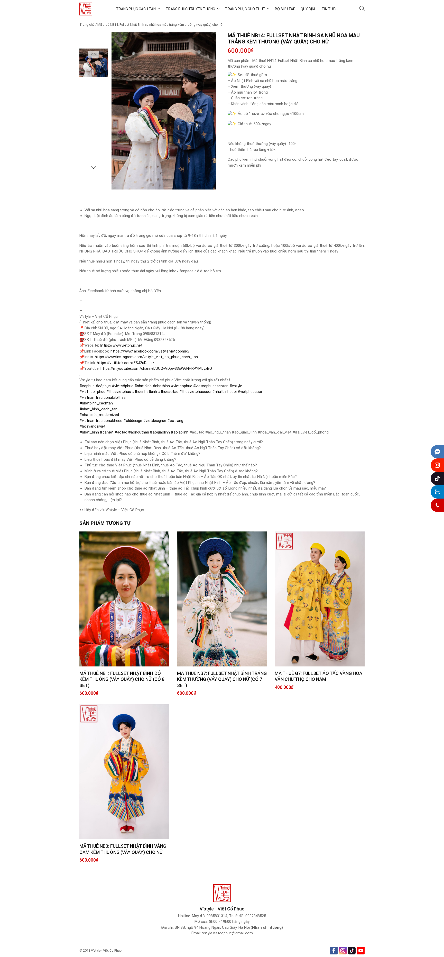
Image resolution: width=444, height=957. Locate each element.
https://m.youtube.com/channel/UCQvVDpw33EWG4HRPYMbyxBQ (156, 368)
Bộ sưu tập (285, 9)
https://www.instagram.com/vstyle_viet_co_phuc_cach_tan (146, 357)
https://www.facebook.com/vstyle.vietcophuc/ (150, 351)
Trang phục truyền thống (190, 9)
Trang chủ (87, 24)
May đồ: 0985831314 (209, 916)
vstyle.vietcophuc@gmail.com (227, 933)
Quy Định (309, 9)
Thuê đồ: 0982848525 (247, 916)
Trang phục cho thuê (245, 9)
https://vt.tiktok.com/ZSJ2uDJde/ (125, 362)
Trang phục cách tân (136, 9)
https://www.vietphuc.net (121, 345)
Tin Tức (329, 9)
